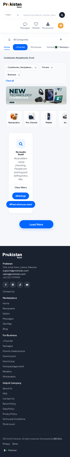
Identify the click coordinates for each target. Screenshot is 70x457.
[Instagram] (13, 285)
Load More (36, 224)
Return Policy (9, 403)
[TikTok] (20, 285)
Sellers (6, 313)
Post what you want (21, 204)
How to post (9, 356)
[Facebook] (5, 285)
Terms (15, 444)
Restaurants (9, 308)
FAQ (5, 393)
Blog (5, 328)
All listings (20, 196)
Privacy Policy (10, 414)
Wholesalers (9, 376)
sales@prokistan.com (14, 274)
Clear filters (21, 187)
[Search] (62, 15)
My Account (9, 424)
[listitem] (14, 119)
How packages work (13, 366)
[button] (35, 39)
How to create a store (14, 351)
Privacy (6, 444)
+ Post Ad (20, 47)
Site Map (7, 323)
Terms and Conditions (14, 419)
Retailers (7, 371)
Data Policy (8, 408)
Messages (8, 318)
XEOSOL (58, 438)
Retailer (50, 47)
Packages (8, 346)
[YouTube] (27, 285)
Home (7, 47)
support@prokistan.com (16, 270)
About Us (7, 388)
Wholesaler (36, 47)
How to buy (9, 361)
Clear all (10, 80)
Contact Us (8, 291)
